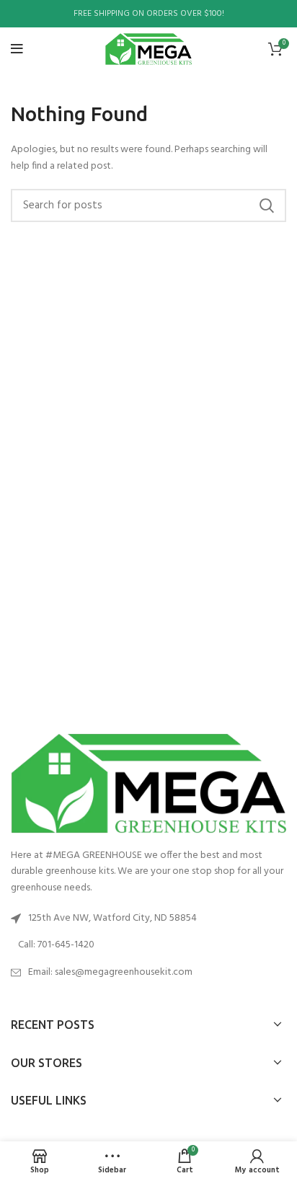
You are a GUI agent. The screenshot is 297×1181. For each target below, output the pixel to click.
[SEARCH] (267, 205)
